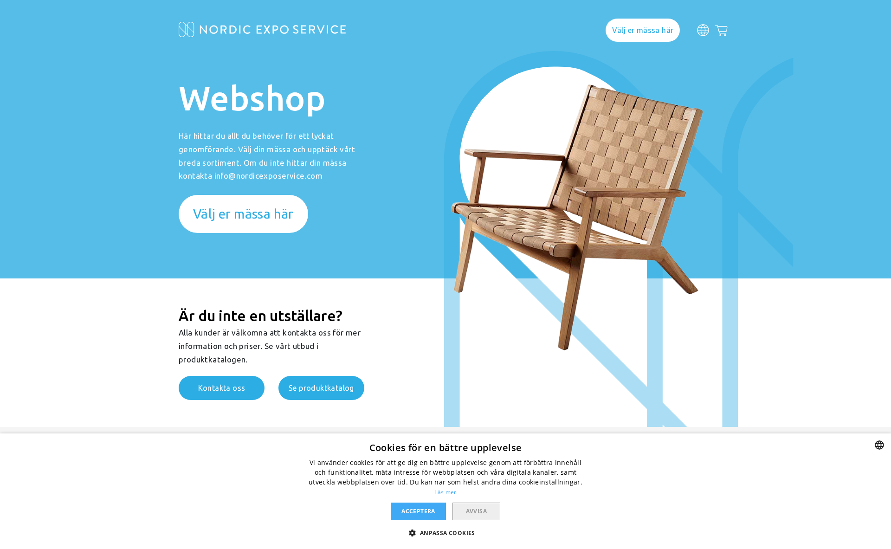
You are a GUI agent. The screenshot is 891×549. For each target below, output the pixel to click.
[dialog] (445, 491)
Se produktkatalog (321, 388)
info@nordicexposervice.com (268, 175)
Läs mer (445, 492)
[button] (445, 532)
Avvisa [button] (476, 511)
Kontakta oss (221, 388)
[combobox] (879, 445)
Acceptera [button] (418, 511)
